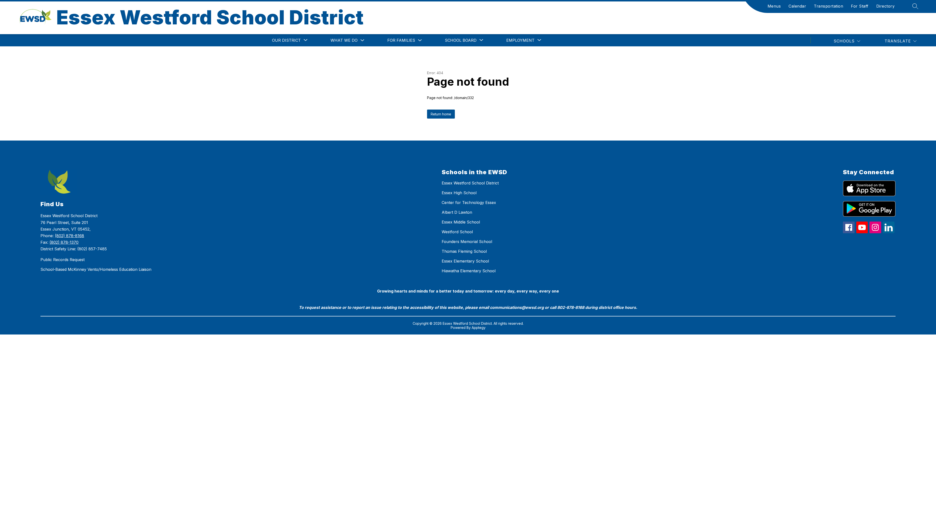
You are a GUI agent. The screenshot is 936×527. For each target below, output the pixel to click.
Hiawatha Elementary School (469, 270)
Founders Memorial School (467, 241)
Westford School (457, 231)
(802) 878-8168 (69, 235)
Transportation (828, 6)
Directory (885, 6)
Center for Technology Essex (469, 202)
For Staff (859, 6)
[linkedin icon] (889, 231)
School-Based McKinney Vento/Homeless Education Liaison (95, 269)
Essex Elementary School (465, 261)
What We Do (344, 40)
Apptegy (479, 327)
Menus (774, 6)
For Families (401, 40)
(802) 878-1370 (63, 242)
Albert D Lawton (457, 212)
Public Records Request (62, 259)
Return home (441, 114)
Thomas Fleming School (464, 251)
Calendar (797, 6)
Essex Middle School (461, 222)
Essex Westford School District (470, 183)
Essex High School (459, 192)
